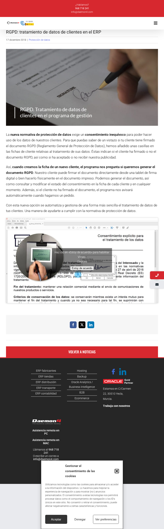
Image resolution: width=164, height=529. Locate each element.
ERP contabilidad (46, 393)
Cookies (82, 261)
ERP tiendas (45, 376)
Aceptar (56, 519)
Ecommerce (82, 398)
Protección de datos (39, 40)
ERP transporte (45, 387)
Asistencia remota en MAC (45, 441)
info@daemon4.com (82, 12)
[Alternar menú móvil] (156, 23)
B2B (82, 392)
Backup (82, 376)
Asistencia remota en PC (45, 432)
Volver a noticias (82, 351)
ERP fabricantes (46, 370)
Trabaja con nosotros (116, 405)
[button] (117, 471)
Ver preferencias (106, 519)
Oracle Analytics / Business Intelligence (82, 384)
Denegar (80, 519)
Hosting (82, 370)
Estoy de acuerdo (82, 268)
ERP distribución (46, 382)
